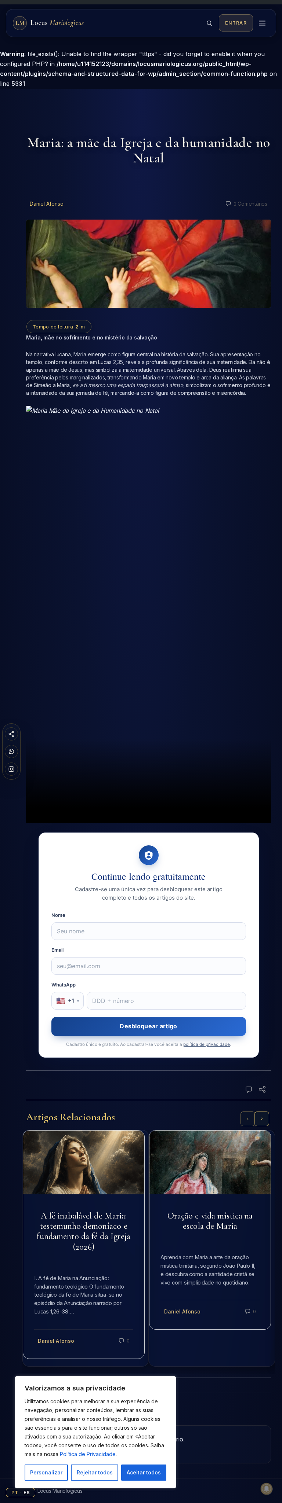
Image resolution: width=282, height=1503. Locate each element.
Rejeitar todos (95, 1472)
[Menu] (262, 23)
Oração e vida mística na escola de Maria (210, 1220)
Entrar (236, 23)
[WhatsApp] (11, 751)
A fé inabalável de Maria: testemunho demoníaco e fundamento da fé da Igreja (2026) (83, 1231)
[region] (95, 1432)
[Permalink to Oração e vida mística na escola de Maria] (210, 1162)
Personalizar (46, 1472)
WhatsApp (63, 985)
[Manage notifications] (266, 1489)
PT (14, 1492)
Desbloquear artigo (148, 1026)
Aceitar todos (144, 1472)
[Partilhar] (11, 734)
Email (57, 950)
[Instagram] (11, 769)
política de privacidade (206, 1044)
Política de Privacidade (88, 1454)
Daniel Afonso (47, 204)
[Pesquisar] (209, 23)
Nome (58, 915)
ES (27, 1492)
